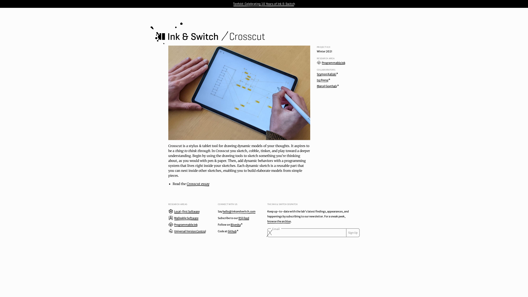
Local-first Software (187, 211)
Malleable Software (186, 218)
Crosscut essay (198, 184)
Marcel (327, 86)
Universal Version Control (190, 231)
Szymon (326, 74)
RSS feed (243, 218)
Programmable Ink (333, 63)
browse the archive (279, 221)
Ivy (322, 80)
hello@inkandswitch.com (239, 211)
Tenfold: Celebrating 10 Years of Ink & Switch (264, 4)
